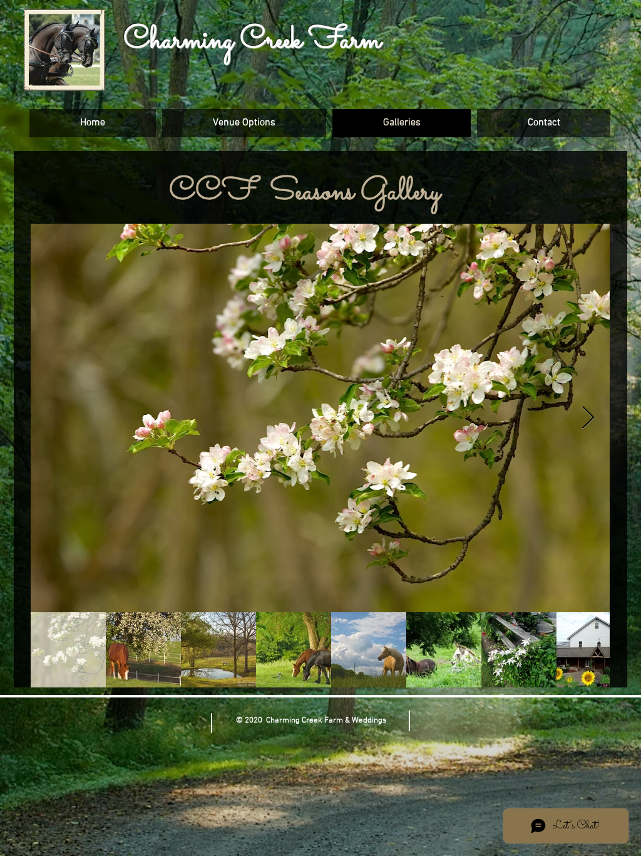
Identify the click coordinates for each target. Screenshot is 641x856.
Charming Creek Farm (252, 40)
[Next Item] (588, 418)
